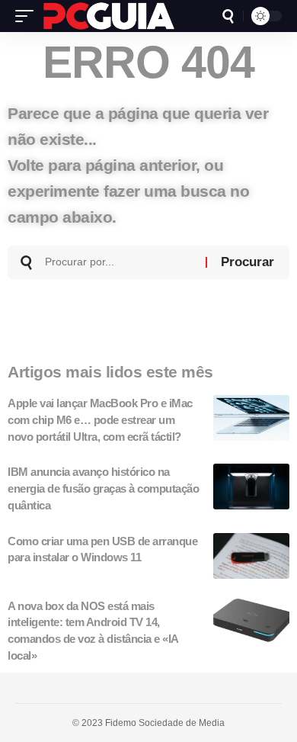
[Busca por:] (120, 262)
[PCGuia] (109, 16)
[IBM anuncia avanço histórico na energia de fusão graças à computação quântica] (251, 486)
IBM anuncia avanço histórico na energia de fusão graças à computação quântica (103, 488)
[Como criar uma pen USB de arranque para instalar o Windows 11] (251, 556)
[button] (28, 16)
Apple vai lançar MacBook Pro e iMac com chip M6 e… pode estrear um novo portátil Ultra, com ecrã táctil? (100, 420)
